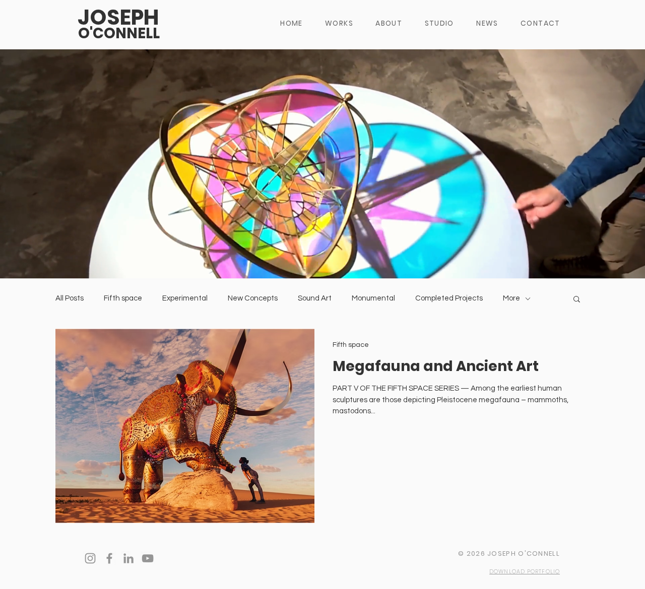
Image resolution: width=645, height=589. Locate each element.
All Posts (69, 298)
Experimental (185, 298)
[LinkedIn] (128, 558)
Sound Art (315, 298)
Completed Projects (449, 298)
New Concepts (253, 298)
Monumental (373, 298)
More (511, 298)
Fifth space (123, 298)
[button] (577, 299)
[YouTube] (148, 558)
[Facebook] (109, 558)
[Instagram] (90, 558)
